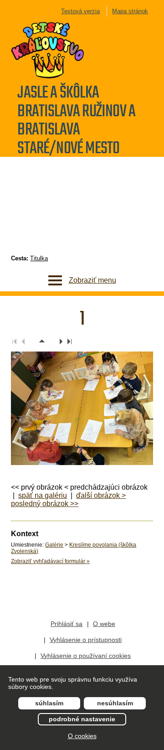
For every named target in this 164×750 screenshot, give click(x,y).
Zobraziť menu (92, 280)
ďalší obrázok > (101, 495)
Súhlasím (49, 703)
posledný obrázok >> (44, 503)
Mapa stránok (130, 11)
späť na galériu (42, 495)
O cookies (82, 736)
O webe (104, 623)
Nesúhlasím (115, 703)
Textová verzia (80, 11)
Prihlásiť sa (66, 623)
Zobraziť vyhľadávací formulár (50, 561)
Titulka (39, 258)
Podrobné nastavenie (82, 719)
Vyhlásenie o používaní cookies (86, 655)
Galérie (54, 545)
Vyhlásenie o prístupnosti (86, 639)
